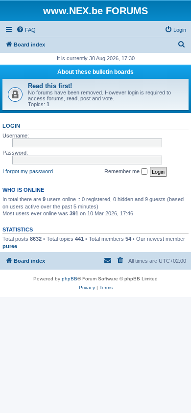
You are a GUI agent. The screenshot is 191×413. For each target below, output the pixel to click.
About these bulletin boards (95, 72)
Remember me (122, 171)
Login (11, 126)
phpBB (69, 278)
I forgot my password (27, 171)
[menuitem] (26, 30)
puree (9, 246)
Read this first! (50, 86)
